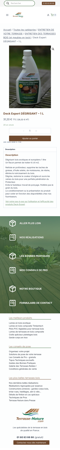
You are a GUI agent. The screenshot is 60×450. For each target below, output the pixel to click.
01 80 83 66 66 (48, 3)
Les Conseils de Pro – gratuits (22, 357)
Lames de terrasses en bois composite (26, 331)
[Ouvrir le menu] (7, 15)
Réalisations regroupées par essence (25, 386)
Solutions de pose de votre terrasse (25, 354)
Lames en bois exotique (20, 323)
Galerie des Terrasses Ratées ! (22, 366)
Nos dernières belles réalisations (23, 383)
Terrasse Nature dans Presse (22, 400)
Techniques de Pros (18, 397)
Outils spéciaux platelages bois (23, 334)
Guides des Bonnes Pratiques (22, 363)
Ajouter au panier (30, 138)
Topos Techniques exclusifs (21, 360)
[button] (53, 49)
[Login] (48, 15)
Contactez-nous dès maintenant (31, 442)
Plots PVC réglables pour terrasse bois (26, 329)
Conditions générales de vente (23, 369)
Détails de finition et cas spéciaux (24, 394)
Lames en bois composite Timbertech (26, 326)
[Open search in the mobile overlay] (19, 3)
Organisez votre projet (19, 351)
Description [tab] (10, 149)
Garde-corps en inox (18, 337)
